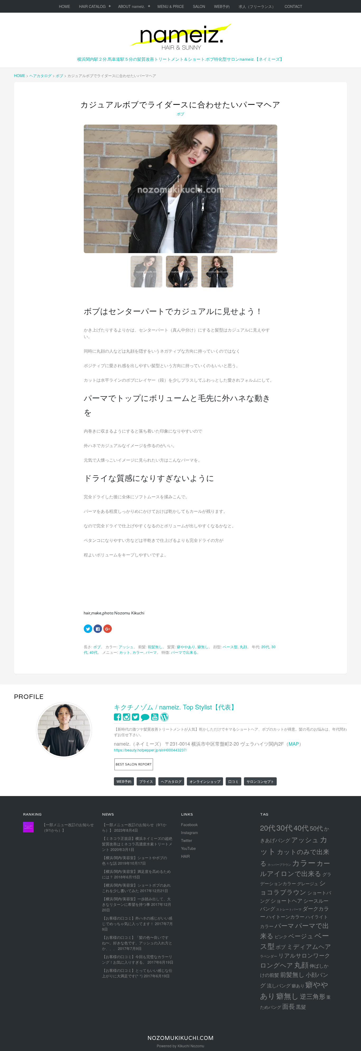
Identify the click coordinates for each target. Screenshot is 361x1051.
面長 (288, 1006)
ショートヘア (286, 900)
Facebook (189, 824)
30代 (284, 827)
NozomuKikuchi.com (180, 1038)
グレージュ (307, 883)
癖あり (298, 985)
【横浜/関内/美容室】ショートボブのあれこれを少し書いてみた (136, 887)
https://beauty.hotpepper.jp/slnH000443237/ (150, 749)
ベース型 (230, 646)
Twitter (186, 840)
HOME (64, 6)
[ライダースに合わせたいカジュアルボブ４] (217, 271)
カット (124, 652)
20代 (265, 646)
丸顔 (243, 646)
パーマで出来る (184, 652)
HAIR (185, 856)
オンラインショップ (204, 781)
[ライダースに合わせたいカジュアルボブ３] (182, 271)
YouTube (188, 848)
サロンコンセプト (260, 781)
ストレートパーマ (289, 909)
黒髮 (301, 1006)
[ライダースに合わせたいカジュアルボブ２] (180, 189)
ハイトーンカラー (285, 916)
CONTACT (293, 6)
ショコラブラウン (293, 887)
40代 (94, 652)
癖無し (203, 646)
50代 (316, 827)
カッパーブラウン (279, 865)
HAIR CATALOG (92, 6)
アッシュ (126, 646)
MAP (294, 743)
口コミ (233, 781)
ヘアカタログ (171, 781)
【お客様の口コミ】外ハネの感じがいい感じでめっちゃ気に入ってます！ (137, 920)
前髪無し (155, 646)
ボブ (180, 113)
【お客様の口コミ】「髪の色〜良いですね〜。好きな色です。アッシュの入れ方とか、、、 (137, 943)
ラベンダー (268, 956)
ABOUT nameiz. (131, 6)
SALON (199, 6)
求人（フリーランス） (257, 6)
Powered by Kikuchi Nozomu (180, 1045)
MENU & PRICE (171, 6)
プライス (146, 781)
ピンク (281, 936)
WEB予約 (222, 6)
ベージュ (300, 935)
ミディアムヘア (309, 946)
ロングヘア (276, 964)
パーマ (151, 652)
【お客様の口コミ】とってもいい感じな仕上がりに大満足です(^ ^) (137, 973)
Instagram (189, 832)
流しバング (279, 985)
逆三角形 (312, 996)
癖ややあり (186, 646)
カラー (138, 652)
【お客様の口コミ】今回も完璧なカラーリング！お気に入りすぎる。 (137, 959)
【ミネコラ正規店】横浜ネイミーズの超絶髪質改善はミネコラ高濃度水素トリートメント (137, 844)
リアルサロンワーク (304, 955)
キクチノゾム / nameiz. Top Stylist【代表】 (175, 706)
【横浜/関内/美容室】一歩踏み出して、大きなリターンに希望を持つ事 (136, 901)
